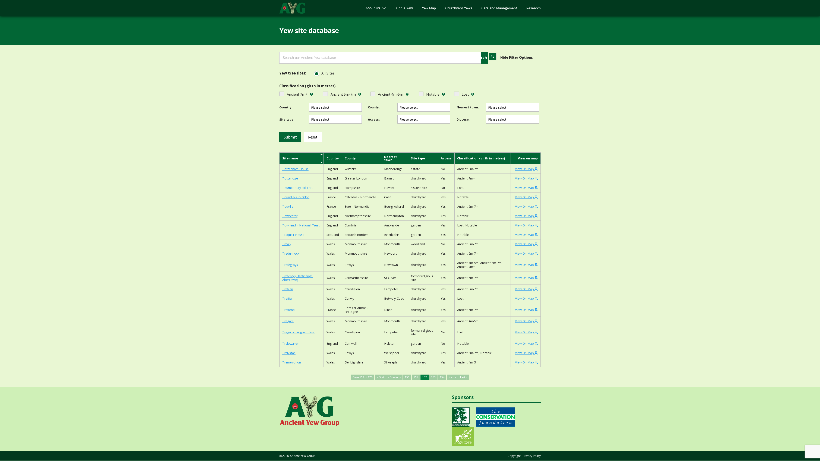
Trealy (286, 244)
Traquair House (293, 234)
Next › (452, 377)
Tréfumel (288, 310)
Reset (313, 137)
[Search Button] (484, 58)
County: (374, 107)
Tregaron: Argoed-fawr (298, 332)
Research (533, 8)
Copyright (514, 456)
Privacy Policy (532, 456)
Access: (374, 119)
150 (407, 377)
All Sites (327, 73)
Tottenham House (295, 169)
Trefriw (287, 298)
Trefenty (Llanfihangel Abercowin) (297, 278)
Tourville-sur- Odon (295, 197)
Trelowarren (290, 343)
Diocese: (463, 119)
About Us (373, 8)
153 (433, 377)
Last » (463, 377)
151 (416, 377)
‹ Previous (394, 377)
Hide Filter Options (516, 57)
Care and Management (499, 8)
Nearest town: (468, 107)
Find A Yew (404, 8)
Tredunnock (290, 253)
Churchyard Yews (458, 8)
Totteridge (290, 178)
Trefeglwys (290, 265)
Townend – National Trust (301, 225)
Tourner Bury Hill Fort (297, 188)
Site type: (286, 119)
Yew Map (429, 8)
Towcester (289, 216)
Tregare (288, 321)
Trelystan (289, 353)
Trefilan (287, 289)
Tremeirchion (291, 362)
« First (380, 377)
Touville (287, 206)
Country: (285, 107)
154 (442, 377)
